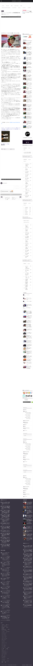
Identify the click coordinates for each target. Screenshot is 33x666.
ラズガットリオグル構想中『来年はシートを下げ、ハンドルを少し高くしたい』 (5, 520)
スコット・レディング (4, 647)
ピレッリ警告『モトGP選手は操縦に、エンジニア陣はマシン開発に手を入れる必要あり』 (6, 564)
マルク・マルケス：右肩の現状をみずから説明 (6, 588)
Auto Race (14, 7)
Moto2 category (27, 446)
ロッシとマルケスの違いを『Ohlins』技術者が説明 (6, 602)
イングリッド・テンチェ (4, 637)
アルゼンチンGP (7, 631)
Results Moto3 (28, 418)
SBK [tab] (29, 148)
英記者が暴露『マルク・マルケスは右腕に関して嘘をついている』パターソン (6, 617)
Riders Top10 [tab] (26, 220)
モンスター (8, 658)
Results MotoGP (28, 413)
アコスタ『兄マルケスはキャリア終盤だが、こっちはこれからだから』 (6, 597)
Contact (24, 7)
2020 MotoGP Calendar (6, 7)
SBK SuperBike (26, 420)
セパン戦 (8, 647)
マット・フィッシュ (3, 658)
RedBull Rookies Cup (27, 428)
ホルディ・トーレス (3, 655)
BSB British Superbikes (26, 422)
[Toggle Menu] (1, 1)
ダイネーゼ (3, 649)
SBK (11, 5)
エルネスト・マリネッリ (4, 639)
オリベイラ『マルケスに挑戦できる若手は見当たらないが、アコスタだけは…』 (6, 592)
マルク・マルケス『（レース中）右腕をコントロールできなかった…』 (6, 612)
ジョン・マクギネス (3, 646)
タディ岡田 (7, 648)
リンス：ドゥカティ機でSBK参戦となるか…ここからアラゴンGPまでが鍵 (6, 570)
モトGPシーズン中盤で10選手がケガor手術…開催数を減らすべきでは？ (6, 507)
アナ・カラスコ (3, 631)
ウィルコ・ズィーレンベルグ (4, 638)
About (19, 7)
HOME (25, 409)
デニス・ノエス (6, 649)
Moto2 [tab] (29, 159)
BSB (21, 5)
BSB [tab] (24, 149)
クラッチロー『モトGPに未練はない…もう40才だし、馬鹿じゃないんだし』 (6, 583)
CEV (25, 426)
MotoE (25, 424)
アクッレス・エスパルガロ (4, 630)
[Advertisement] (11, 25)
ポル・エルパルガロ (3, 656)
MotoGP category (28, 412)
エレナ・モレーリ (3, 640)
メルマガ (29, 7)
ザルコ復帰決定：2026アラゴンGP (5, 579)
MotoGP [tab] (25, 148)
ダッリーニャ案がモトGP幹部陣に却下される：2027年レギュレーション (6, 503)
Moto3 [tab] (25, 161)
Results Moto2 (28, 447)
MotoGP (7, 5)
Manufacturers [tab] (26, 222)
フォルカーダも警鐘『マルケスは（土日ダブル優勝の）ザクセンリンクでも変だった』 (6, 607)
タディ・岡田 (3, 648)
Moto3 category (27, 417)
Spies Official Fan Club (4, 629)
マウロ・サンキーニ (3, 657)
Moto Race (16, 5)
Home (3, 5)
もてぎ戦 (8, 629)
